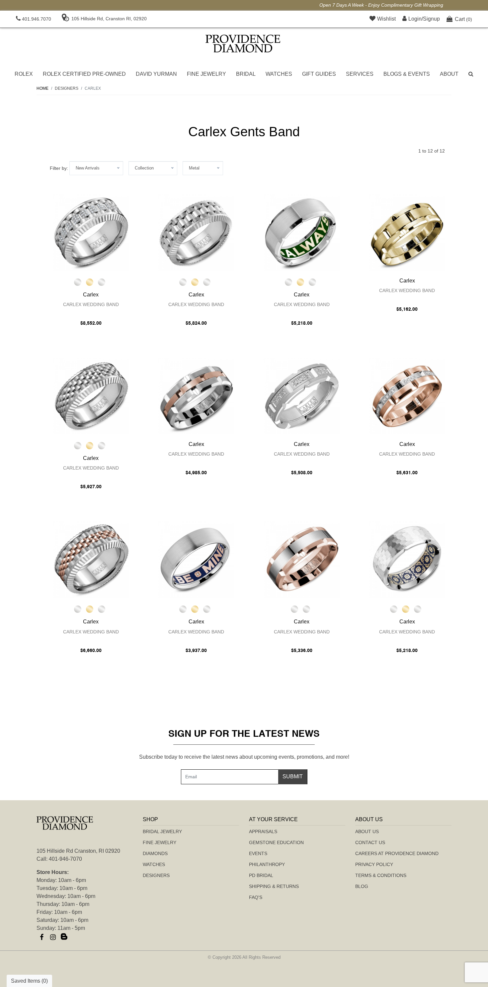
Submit (293, 776)
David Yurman (156, 74)
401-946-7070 (65, 859)
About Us (367, 831)
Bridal (246, 74)
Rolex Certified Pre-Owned (84, 74)
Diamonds (155, 853)
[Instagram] (53, 937)
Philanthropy (267, 864)
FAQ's (255, 897)
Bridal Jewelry (162, 831)
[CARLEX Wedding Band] (91, 232)
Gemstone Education (276, 842)
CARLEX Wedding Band (91, 304)
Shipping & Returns (274, 886)
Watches (279, 74)
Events (258, 853)
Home (42, 88)
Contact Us (370, 842)
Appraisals (263, 831)
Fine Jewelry (206, 74)
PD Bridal (261, 875)
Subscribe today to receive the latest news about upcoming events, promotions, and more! (244, 757)
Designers (156, 875)
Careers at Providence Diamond (397, 853)
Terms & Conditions (380, 875)
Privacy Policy (374, 864)
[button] (470, 74)
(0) (463, 19)
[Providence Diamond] (242, 44)
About (449, 74)
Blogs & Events (406, 74)
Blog (361, 886)
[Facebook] (41, 937)
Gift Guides (319, 74)
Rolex (24, 74)
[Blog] (64, 937)
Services (359, 74)
